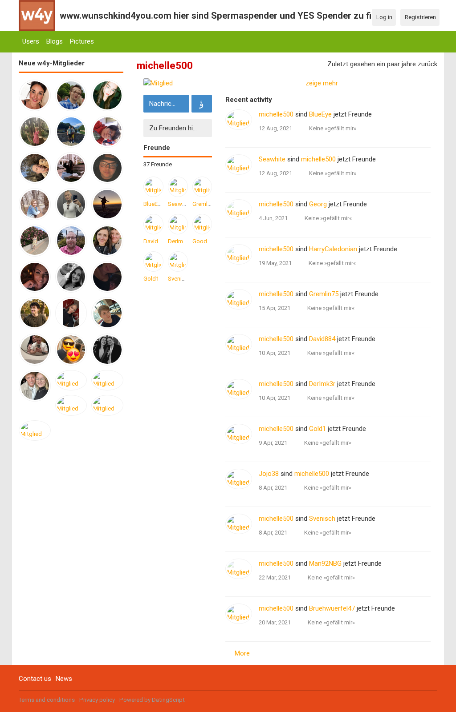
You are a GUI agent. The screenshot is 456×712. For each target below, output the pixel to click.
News (64, 679)
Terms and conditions (47, 699)
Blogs (54, 41)
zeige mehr (321, 83)
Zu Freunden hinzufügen (179, 128)
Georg (318, 204)
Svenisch (179, 278)
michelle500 (276, 114)
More (242, 653)
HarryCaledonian (333, 249)
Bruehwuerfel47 (332, 608)
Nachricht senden (168, 104)
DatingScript (168, 699)
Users (30, 41)
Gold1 (151, 278)
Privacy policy (97, 699)
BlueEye (153, 204)
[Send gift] (202, 103)
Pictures (82, 41)
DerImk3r (179, 241)
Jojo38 (269, 474)
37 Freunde (157, 164)
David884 (155, 241)
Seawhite (180, 204)
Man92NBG (325, 563)
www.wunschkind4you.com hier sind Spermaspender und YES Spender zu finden (225, 15)
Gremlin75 (205, 204)
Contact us (35, 679)
